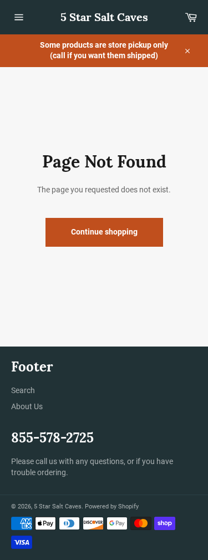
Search (23, 390)
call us (46, 461)
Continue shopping (104, 231)
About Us (27, 406)
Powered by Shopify (112, 506)
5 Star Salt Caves (104, 17)
